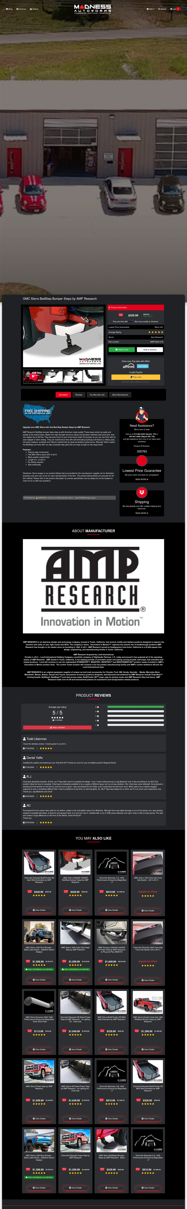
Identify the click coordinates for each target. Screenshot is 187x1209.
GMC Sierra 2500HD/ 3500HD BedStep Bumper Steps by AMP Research (75, 879)
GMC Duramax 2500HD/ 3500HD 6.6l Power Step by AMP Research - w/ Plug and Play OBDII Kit (111, 949)
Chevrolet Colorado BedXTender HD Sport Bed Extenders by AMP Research (39, 879)
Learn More (142, 366)
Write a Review (58, 727)
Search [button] (163, 9)
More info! (159, 327)
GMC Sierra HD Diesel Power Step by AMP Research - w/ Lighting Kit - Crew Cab (75, 1088)
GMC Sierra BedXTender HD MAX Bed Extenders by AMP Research (112, 1018)
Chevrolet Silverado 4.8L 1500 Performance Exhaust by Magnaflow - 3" (111, 1088)
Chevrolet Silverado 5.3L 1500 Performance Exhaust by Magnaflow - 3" (148, 1157)
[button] (100, 337)
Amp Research (157, 337)
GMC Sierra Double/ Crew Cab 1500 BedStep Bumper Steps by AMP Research (148, 1019)
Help (151, 9)
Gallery (35, 9)
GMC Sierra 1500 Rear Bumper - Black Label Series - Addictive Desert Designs (39, 1157)
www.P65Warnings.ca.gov (85, 497)
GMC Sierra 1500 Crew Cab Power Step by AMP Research (75, 948)
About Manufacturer (120, 394)
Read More (141, 479)
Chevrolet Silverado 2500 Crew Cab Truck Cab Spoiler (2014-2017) (147, 948)
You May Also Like (97, 394)
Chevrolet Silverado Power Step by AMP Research (75, 1156)
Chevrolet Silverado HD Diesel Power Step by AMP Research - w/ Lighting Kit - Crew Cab (75, 1019)
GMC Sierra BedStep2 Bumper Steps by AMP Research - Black (112, 1156)
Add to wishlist (149, 349)
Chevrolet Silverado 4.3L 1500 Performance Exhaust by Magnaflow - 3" (111, 879)
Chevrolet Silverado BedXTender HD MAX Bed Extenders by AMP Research (148, 1088)
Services (22, 9)
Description (63, 394)
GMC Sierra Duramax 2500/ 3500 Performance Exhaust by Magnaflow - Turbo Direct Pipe (39, 1019)
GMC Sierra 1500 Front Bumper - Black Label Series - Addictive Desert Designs (39, 949)
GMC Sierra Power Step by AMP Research (39, 1087)
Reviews (78, 394)
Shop (10, 9)
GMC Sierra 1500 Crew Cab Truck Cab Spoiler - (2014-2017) (148, 878)
